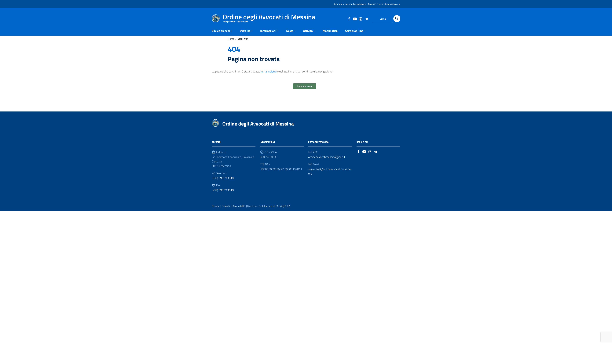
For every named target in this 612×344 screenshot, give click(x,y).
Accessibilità (239, 206)
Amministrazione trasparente (350, 4)
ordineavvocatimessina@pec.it (326, 157)
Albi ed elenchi (221, 31)
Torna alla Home (304, 86)
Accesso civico (375, 4)
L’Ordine (245, 31)
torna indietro (268, 71)
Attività (308, 31)
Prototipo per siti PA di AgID (272, 206)
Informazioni (268, 31)
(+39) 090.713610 (223, 178)
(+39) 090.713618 (223, 190)
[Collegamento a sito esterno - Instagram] (360, 19)
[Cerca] (396, 18)
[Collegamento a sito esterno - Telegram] (366, 19)
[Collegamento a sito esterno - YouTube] (355, 19)
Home (231, 39)
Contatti (226, 206)
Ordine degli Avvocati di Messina (258, 123)
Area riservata (392, 4)
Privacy (215, 206)
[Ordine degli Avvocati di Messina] (216, 18)
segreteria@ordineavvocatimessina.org (329, 171)
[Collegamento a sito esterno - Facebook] (349, 19)
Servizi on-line (354, 31)
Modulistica (330, 31)
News (289, 31)
